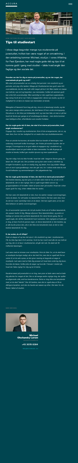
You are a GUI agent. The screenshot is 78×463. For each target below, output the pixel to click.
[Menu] (70, 4)
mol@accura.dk (29, 348)
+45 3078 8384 (30, 345)
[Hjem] (11, 5)
